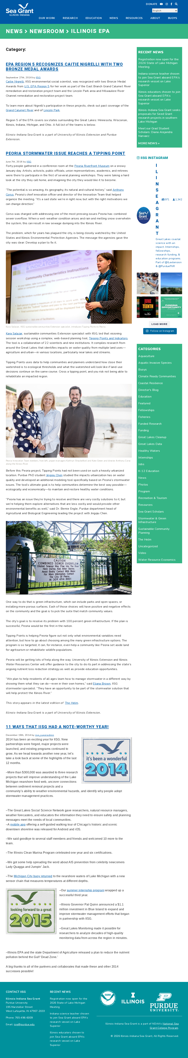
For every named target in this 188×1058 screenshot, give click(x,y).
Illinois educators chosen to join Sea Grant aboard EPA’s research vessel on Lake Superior (159, 97)
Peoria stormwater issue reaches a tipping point (65, 153)
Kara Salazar (14, 334)
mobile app (18, 824)
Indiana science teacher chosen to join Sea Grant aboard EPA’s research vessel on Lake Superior (159, 79)
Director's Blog (148, 390)
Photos (143, 485)
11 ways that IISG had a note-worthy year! (57, 727)
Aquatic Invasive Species (155, 363)
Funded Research (150, 424)
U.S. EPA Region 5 (37, 86)
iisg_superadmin (44, 735)
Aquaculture (146, 356)
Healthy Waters (149, 451)
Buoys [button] (172, 18)
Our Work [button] (47, 18)
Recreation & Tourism (152, 498)
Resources (145, 505)
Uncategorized (148, 546)
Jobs (141, 464)
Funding (143, 430)
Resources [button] (134, 18)
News (114, 18)
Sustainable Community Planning (153, 531)
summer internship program (85, 890)
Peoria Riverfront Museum (92, 166)
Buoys (142, 370)
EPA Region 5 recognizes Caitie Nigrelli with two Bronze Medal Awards (64, 66)
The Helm (71, 703)
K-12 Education (148, 471)
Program (144, 491)
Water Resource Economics (157, 560)
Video (142, 553)
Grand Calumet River (20, 110)
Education (94, 18)
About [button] (155, 18)
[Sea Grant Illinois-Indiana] (19, 9)
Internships (145, 458)
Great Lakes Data (150, 444)
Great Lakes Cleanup (152, 437)
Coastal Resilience (150, 383)
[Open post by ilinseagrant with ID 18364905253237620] (147, 283)
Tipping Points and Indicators (108, 338)
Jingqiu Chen (54, 475)
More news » (149, 143)
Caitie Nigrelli (15, 82)
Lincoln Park (52, 110)
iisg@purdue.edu (24, 1024)
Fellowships (146, 410)
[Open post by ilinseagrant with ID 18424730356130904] (171, 307)
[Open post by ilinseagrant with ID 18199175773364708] (147, 307)
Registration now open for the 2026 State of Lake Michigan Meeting (158, 63)
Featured (144, 403)
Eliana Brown (102, 684)
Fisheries (144, 417)
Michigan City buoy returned (33, 876)
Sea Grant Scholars (151, 512)
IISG (38, 77)
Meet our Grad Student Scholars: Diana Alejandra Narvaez (155, 132)
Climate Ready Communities (157, 376)
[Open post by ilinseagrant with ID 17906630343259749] (171, 283)
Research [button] (70, 18)
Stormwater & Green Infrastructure (152, 520)
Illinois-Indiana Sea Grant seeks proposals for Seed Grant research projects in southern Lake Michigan (159, 115)
